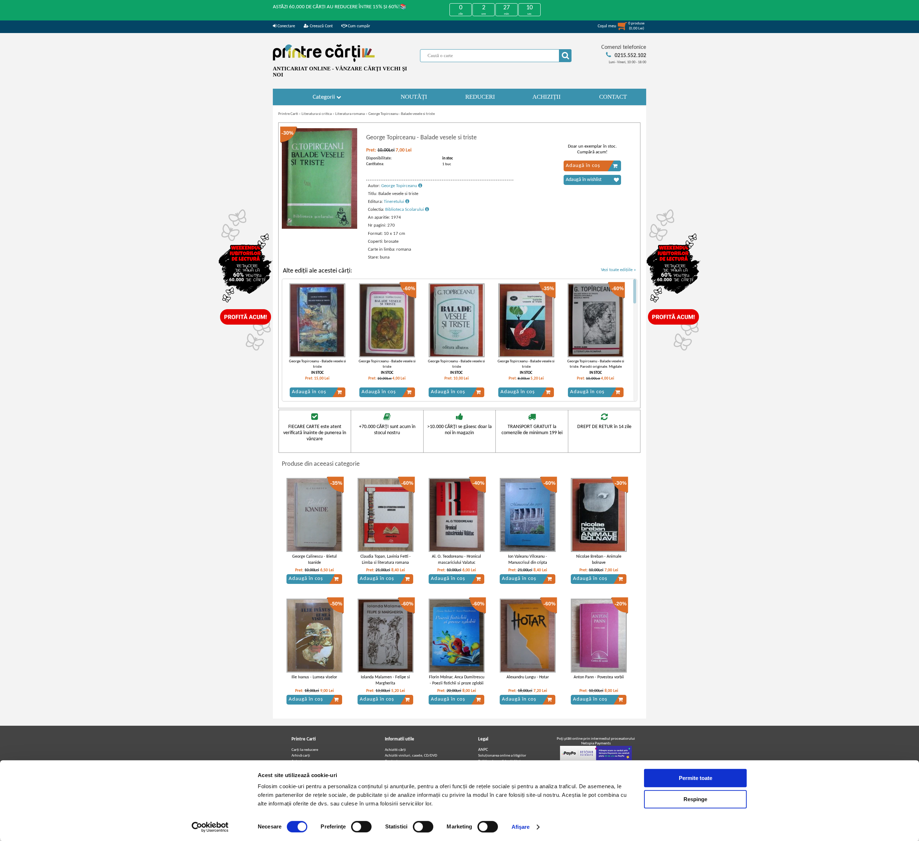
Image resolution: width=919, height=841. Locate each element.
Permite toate (695, 778)
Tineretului (394, 201)
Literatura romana (350, 114)
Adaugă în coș (583, 165)
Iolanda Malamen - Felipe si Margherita (385, 680)
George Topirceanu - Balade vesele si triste (401, 114)
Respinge (695, 799)
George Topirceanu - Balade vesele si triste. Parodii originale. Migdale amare (595, 367)
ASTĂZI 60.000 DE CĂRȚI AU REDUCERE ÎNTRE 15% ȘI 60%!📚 (340, 7)
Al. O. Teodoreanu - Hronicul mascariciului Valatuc (456, 559)
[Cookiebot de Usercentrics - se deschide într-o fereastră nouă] (210, 827)
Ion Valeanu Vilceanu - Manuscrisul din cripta (527, 559)
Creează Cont (321, 26)
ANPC (483, 750)
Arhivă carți (300, 756)
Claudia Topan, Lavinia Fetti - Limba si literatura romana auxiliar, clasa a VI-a (385, 562)
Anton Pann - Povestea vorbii (599, 677)
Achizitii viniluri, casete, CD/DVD (411, 756)
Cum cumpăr (358, 26)
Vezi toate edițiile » (618, 270)
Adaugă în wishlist (584, 179)
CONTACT (613, 96)
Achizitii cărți (395, 750)
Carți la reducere (304, 750)
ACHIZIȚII (546, 96)
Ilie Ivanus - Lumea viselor (314, 677)
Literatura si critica (317, 114)
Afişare (521, 827)
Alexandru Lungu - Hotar (528, 677)
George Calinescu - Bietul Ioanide (314, 559)
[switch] (361, 826)
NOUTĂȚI (414, 96)
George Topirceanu (399, 185)
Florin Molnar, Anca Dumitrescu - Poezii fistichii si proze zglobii (456, 680)
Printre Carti (288, 114)
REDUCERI (480, 96)
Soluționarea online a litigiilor (502, 756)
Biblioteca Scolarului (405, 209)
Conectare (285, 26)
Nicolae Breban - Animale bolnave (598, 559)
